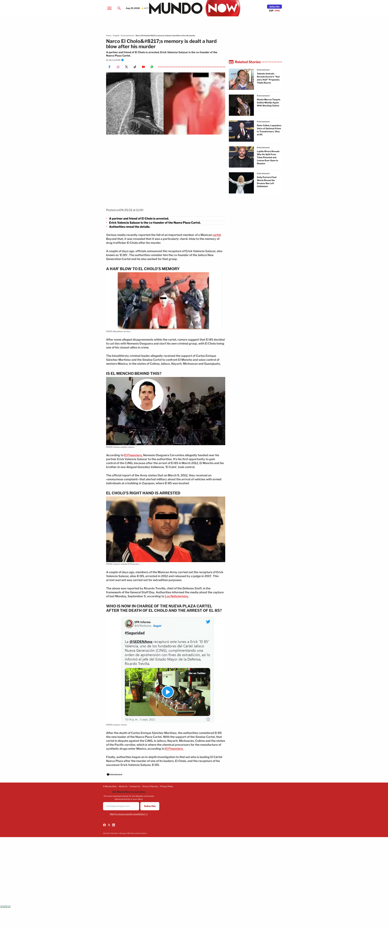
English (116, 35)
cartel (217, 235)
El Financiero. (174, 748)
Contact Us (135, 786)
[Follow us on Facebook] (104, 825)
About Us (123, 786)
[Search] (119, 8)
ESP (271, 10)
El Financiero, (133, 455)
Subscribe (274, 6)
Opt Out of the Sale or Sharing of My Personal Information (125, 833)
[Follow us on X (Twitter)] (109, 825)
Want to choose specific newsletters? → (129, 814)
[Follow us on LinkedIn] (113, 825)
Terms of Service (150, 786)
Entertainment (127, 35)
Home (108, 35)
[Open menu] (109, 8)
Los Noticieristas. (177, 596)
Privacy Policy (166, 786)
